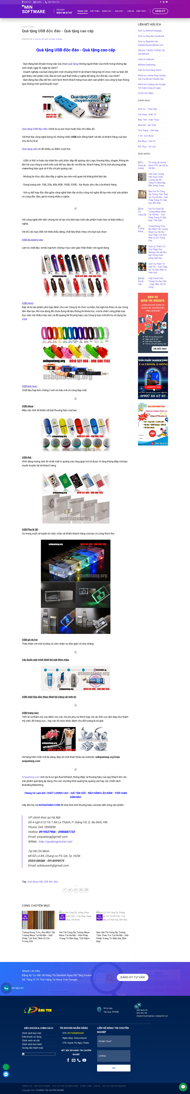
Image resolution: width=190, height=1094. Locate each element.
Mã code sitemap (42, 1086)
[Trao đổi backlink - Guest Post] (153, 424)
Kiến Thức (141, 11)
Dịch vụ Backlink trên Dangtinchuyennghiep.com (150, 43)
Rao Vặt (119, 11)
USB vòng (27, 303)
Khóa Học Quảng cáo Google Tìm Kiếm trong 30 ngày (152, 86)
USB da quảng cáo (32, 239)
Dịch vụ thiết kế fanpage (114, 1086)
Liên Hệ (130, 11)
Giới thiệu (95, 11)
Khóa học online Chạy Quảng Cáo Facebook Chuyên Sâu (152, 77)
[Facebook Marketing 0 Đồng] (153, 377)
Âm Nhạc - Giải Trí (146, 141)
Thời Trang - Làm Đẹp (148, 130)
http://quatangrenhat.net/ (55, 841)
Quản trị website (146, 59)
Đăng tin (106, 11)
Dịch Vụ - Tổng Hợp (147, 109)
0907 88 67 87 (17, 988)
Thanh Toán (86, 1086)
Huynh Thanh (55, 39)
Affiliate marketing (147, 64)
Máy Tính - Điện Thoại (148, 119)
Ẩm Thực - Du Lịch (147, 146)
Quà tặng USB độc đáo (35, 128)
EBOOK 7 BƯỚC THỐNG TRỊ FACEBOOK (151, 52)
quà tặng (73, 63)
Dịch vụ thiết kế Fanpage (150, 30)
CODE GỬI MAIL (146, 93)
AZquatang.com (31, 777)
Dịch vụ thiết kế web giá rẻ (65, 1086)
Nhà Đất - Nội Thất (147, 125)
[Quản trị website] (153, 322)
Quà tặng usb (29, 148)
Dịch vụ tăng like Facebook (151, 36)
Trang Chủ (82, 11)
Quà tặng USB (35, 881)
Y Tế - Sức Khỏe (146, 136)
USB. (25, 319)
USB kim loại (29, 386)
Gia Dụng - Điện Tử (147, 114)
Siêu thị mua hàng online (149, 70)
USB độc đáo (51, 881)
